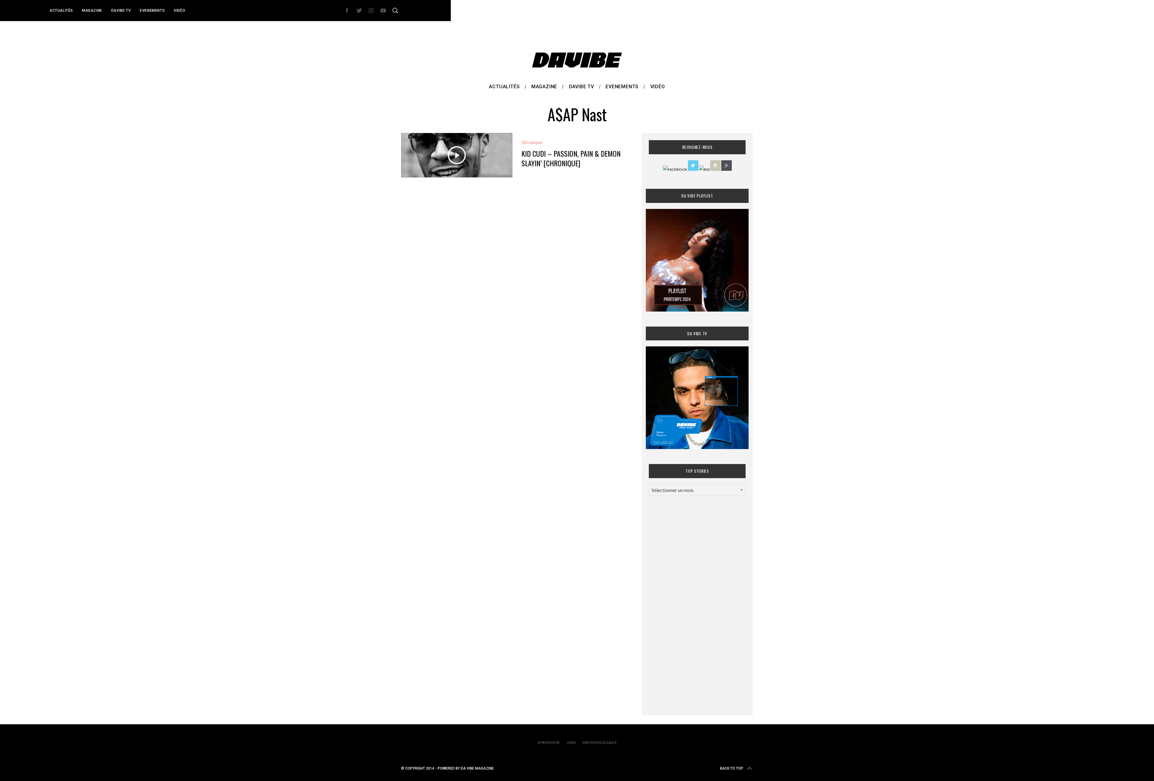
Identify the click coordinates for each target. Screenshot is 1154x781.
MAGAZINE (92, 10)
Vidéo (179, 10)
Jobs (571, 742)
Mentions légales (599, 742)
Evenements (152, 10)
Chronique (531, 142)
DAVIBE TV (121, 10)
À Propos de (549, 742)
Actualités (61, 10)
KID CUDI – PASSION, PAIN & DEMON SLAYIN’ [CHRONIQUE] (571, 158)
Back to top (731, 768)
